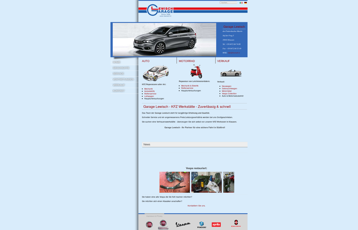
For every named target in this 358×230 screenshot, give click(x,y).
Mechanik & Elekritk (189, 85)
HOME (116, 62)
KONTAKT (119, 90)
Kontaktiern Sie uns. (196, 205)
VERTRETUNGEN (123, 79)
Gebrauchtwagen (229, 88)
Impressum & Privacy (154, 216)
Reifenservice (150, 93)
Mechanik (148, 88)
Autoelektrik (149, 91)
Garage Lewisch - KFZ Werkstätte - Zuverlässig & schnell (187, 106)
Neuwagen (226, 86)
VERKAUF (119, 85)
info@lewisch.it (234, 53)
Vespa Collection (229, 93)
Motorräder (227, 91)
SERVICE (118, 73)
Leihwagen (149, 96)
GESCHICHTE (121, 67)
